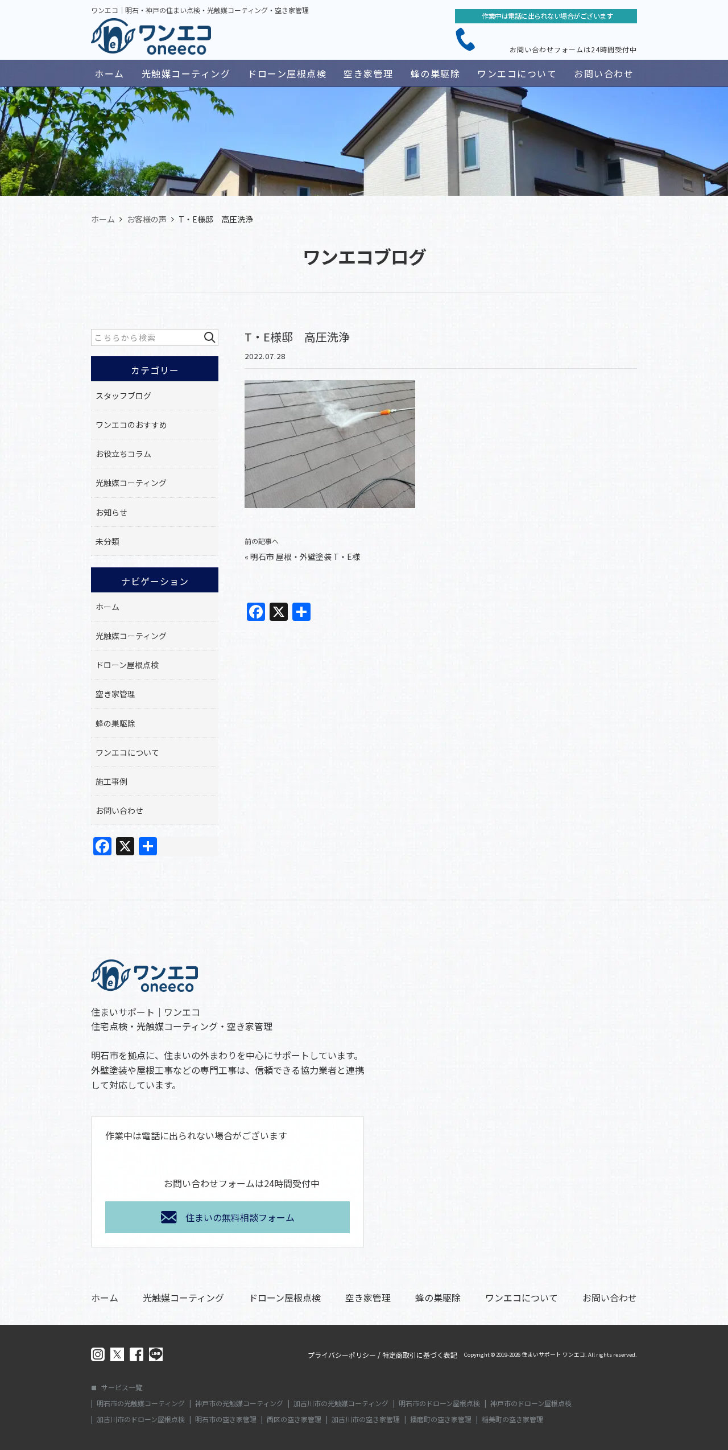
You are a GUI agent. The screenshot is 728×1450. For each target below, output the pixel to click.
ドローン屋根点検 (286, 73)
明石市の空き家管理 (226, 1419)
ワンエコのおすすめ (131, 424)
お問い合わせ (604, 73)
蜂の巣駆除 (436, 73)
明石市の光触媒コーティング (141, 1403)
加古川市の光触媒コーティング (340, 1403)
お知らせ (111, 512)
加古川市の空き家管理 (366, 1419)
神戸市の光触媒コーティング (239, 1403)
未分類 (107, 541)
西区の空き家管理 (294, 1419)
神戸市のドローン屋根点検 (531, 1403)
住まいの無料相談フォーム (240, 1217)
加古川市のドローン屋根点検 (141, 1419)
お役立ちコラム (123, 453)
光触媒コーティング (186, 73)
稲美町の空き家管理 (512, 1419)
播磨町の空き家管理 (440, 1419)
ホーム (109, 73)
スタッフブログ (123, 395)
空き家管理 (369, 73)
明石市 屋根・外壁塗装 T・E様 (305, 556)
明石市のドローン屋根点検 (439, 1403)
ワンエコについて (517, 73)
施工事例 (111, 781)
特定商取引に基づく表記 (419, 1355)
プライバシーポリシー (342, 1355)
